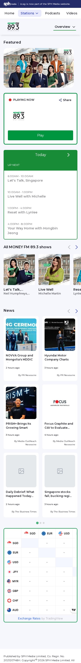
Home (9, 13)
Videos (71, 13)
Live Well (45, 290)
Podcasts (52, 13)
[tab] (37, 523)
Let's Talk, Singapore (12, 290)
